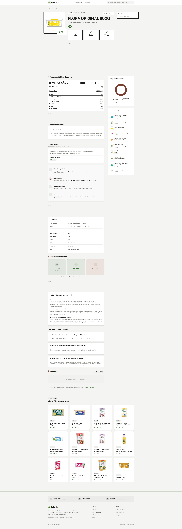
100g (82, 82)
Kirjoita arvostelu (99, 371)
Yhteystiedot (119, 515)
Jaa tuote (109, 13)
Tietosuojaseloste (120, 512)
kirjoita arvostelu (89, 387)
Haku (94, 517)
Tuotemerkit (87, 2)
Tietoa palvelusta (120, 509)
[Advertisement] (91, 55)
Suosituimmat (79, 2)
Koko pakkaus (91, 82)
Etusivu (45, 8)
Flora (69, 239)
